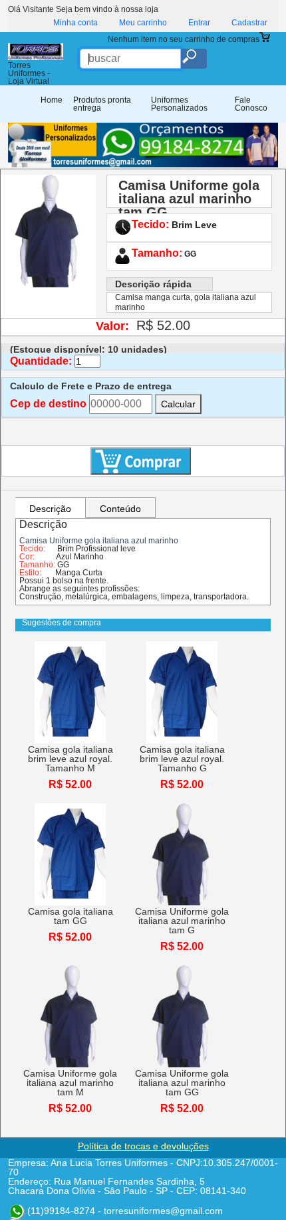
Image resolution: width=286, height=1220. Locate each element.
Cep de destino (48, 404)
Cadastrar (249, 22)
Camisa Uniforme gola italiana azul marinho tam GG (188, 198)
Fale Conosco (251, 104)
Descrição (50, 508)
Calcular (178, 404)
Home (52, 100)
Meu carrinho (143, 22)
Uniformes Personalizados (179, 104)
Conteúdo (120, 508)
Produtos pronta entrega (102, 104)
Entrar (199, 22)
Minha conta (75, 22)
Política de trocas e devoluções (143, 1146)
